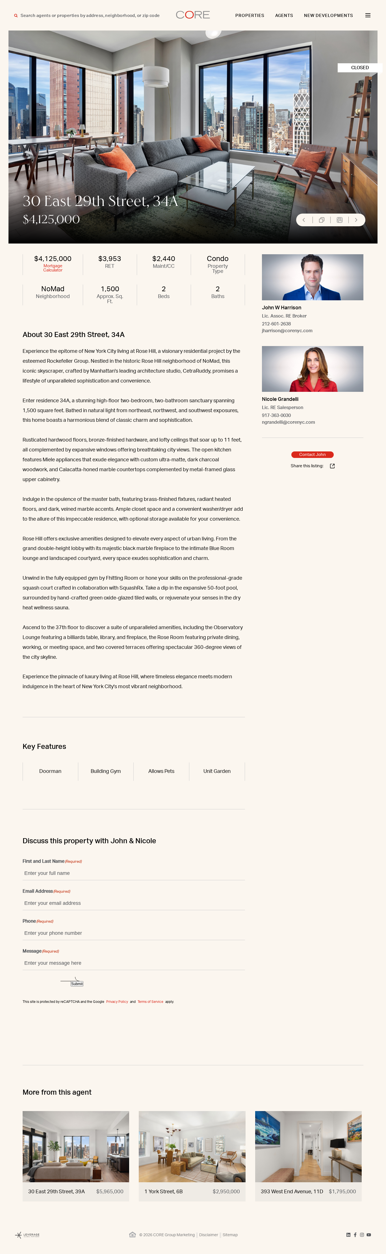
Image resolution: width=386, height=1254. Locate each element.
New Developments (328, 16)
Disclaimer (208, 1235)
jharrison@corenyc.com (287, 331)
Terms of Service (150, 1001)
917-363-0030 (276, 415)
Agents (284, 16)
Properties (249, 16)
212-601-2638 (276, 324)
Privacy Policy (117, 1001)
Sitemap (230, 1235)
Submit (77, 984)
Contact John (312, 455)
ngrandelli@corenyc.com (288, 422)
